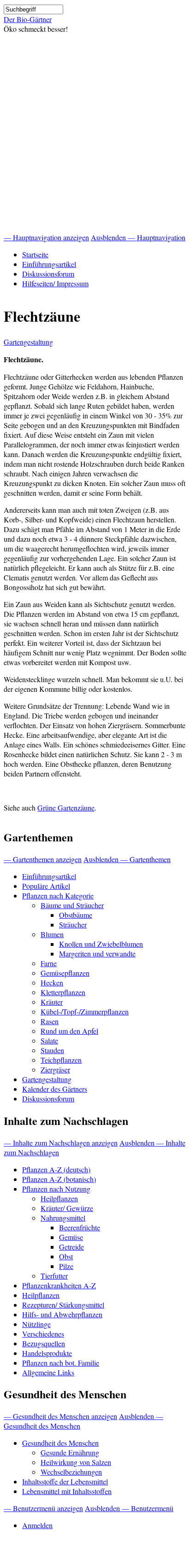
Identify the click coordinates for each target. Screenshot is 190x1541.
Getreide (71, 1246)
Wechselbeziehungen (71, 1472)
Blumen (52, 934)
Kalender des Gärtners (54, 1089)
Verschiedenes (43, 1333)
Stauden (52, 1050)
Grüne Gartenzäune (66, 807)
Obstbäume (75, 915)
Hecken (52, 982)
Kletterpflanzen (63, 992)
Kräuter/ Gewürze (67, 1208)
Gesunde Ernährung (70, 1452)
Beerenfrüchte (79, 1227)
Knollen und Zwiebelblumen (101, 944)
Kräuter (52, 1002)
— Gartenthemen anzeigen (43, 859)
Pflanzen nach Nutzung (56, 1188)
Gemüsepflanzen (65, 973)
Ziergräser (55, 1069)
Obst (66, 1256)
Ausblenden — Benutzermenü (129, 1508)
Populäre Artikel (46, 886)
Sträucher (73, 924)
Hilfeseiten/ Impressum (55, 283)
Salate (49, 1040)
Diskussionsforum (48, 273)
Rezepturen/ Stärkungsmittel (63, 1304)
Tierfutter (54, 1275)
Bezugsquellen (43, 1343)
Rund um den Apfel (69, 1031)
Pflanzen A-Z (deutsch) (56, 1169)
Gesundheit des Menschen (60, 1443)
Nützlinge (36, 1324)
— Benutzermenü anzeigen (43, 1508)
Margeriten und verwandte (97, 953)
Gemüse (71, 1237)
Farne (49, 963)
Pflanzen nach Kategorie (58, 895)
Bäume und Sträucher (72, 905)
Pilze (66, 1266)
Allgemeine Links (48, 1372)
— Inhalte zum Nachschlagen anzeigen (61, 1142)
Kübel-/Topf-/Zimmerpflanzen (85, 1011)
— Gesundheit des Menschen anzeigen (60, 1416)
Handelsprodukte (47, 1353)
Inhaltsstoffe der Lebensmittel (65, 1481)
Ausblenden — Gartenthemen (127, 859)
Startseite (35, 254)
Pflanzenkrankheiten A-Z (59, 1285)
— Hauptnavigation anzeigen (46, 237)
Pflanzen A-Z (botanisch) (59, 1179)
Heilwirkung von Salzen (76, 1462)
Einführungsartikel (49, 264)
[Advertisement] (95, 133)
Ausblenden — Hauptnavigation (138, 237)
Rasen (50, 1021)
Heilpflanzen (59, 1198)
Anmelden (37, 1525)
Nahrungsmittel (63, 1217)
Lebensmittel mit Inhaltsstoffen (67, 1491)
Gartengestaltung (28, 342)
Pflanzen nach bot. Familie (60, 1362)
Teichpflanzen (61, 1060)
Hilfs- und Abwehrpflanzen (62, 1314)
